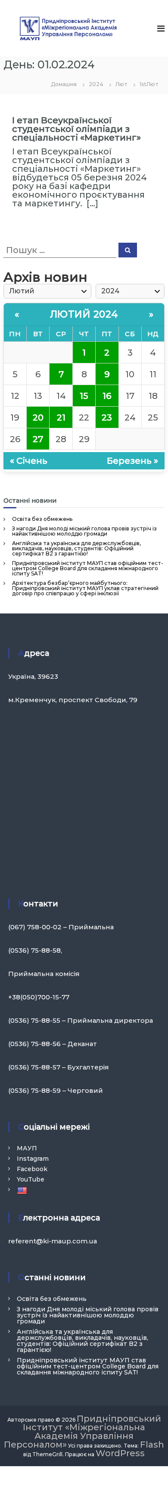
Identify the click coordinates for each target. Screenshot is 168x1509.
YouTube (30, 1179)
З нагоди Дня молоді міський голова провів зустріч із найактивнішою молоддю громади (84, 531)
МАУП (27, 1148)
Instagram (33, 1158)
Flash (152, 1444)
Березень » (132, 461)
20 (38, 417)
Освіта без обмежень (42, 519)
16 (107, 396)
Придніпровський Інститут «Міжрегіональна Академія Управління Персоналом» (82, 1431)
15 (84, 396)
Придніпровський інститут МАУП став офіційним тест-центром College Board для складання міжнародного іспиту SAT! (87, 568)
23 (107, 417)
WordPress (120, 1453)
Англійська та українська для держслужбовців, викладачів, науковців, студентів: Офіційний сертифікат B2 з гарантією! (76, 548)
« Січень (28, 461)
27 (38, 439)
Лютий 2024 (84, 314)
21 (61, 417)
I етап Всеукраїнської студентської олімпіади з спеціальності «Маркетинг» (76, 129)
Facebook (32, 1169)
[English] (23, 1190)
